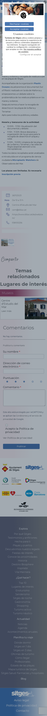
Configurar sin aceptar (30, 54)
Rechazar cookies (19, 24)
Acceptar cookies (19, 29)
